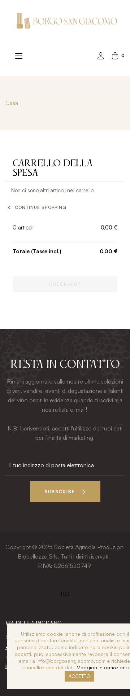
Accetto (79, 676)
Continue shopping (35, 207)
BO (65, 593)
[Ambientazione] (101, 56)
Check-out (65, 284)
